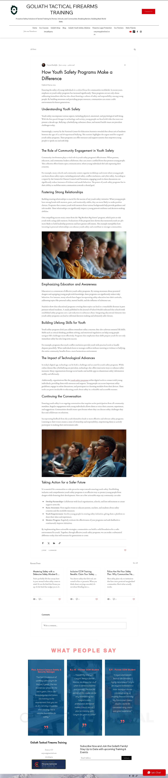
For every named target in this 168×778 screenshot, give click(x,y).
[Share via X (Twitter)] (48, 543)
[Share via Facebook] (43, 543)
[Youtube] (130, 31)
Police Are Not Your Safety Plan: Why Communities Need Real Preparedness (120, 572)
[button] (30, 31)
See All (135, 563)
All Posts (33, 49)
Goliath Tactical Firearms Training (48, 742)
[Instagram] (141, 31)
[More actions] (125, 65)
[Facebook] (137, 31)
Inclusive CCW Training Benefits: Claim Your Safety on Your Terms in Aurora (83, 572)
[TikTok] (134, 31)
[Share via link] (60, 543)
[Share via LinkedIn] (54, 543)
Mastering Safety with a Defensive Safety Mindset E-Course (45, 572)
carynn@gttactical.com (48, 753)
